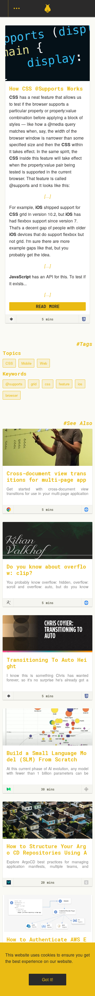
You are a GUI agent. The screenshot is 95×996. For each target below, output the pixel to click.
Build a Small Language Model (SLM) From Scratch (47, 756)
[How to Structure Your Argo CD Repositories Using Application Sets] (47, 819)
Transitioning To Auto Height (47, 662)
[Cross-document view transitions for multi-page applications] (47, 447)
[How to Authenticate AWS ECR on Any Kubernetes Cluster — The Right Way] (47, 913)
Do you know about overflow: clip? (46, 569)
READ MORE (47, 306)
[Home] (47, 15)
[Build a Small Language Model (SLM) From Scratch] (47, 726)
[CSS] (84, 319)
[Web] (86, 509)
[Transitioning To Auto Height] (47, 633)
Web (43, 363)
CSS (9, 363)
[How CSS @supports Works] (11, 319)
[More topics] (16, 8)
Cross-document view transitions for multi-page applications (46, 479)
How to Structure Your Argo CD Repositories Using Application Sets (47, 852)
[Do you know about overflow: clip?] (47, 540)
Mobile (26, 363)
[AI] (86, 789)
